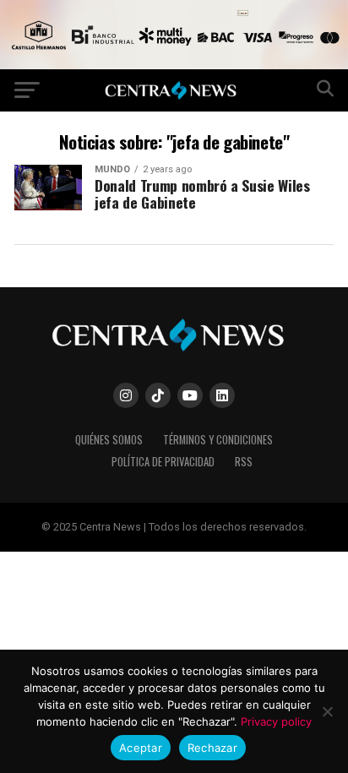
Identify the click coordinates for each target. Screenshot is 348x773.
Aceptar (140, 747)
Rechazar (212, 747)
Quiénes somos (109, 440)
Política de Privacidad (163, 462)
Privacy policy (276, 721)
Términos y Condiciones (218, 440)
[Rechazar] (326, 711)
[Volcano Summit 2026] (174, 65)
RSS (244, 462)
